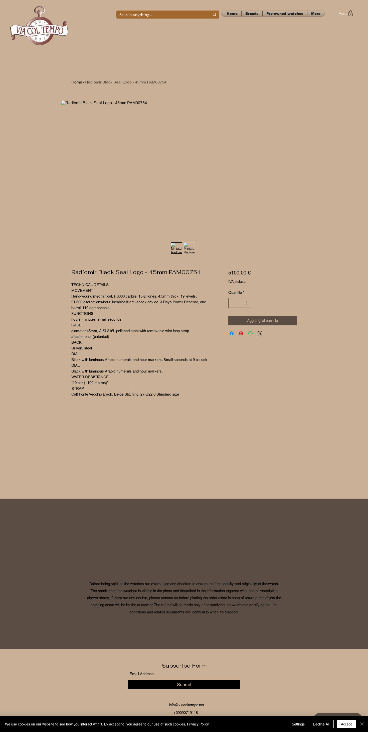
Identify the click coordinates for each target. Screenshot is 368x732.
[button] (350, 13)
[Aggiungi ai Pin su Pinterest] (241, 333)
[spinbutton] (240, 303)
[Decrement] (232, 303)
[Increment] (247, 303)
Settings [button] (298, 723)
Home (76, 82)
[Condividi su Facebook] (232, 333)
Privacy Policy (198, 723)
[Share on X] (260, 333)
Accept (346, 723)
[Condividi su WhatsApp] (251, 333)
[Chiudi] (362, 724)
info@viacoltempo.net (186, 705)
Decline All (321, 723)
